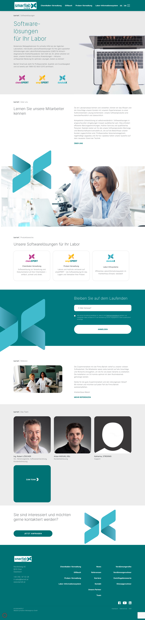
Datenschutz (123, 608)
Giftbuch (68, 5)
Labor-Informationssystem (107, 5)
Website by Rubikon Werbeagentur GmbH (26, 610)
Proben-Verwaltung (84, 5)
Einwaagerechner (124, 584)
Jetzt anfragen (33, 533)
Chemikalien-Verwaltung (51, 5)
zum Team (31, 479)
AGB (130, 608)
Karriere (97, 578)
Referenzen (96, 572)
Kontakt (98, 584)
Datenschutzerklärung (112, 315)
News (98, 567)
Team (98, 595)
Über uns (78, 143)
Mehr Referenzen (82, 397)
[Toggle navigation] (130, 5)
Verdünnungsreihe (123, 567)
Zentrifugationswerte (122, 578)
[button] (4, 615)
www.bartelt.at (19, 582)
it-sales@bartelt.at (21, 579)
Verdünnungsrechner (122, 572)
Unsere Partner (94, 589)
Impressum (115, 608)
